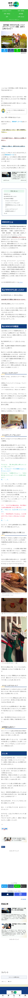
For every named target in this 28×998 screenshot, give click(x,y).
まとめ (5, 213)
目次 (12, 191)
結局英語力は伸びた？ (10, 211)
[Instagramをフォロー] (20, 894)
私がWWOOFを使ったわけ (10, 196)
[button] (25, 468)
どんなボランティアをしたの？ (12, 202)
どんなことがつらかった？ (11, 209)
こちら (21, 282)
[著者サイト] (7, 894)
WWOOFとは (7, 194)
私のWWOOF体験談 (8, 198)
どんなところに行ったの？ (11, 200)
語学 (4, 846)
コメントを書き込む (14, 977)
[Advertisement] (14, 69)
